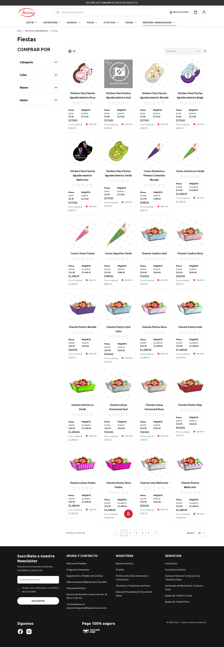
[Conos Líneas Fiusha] (82, 234)
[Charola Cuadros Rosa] (190, 234)
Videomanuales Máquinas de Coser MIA (87, 582)
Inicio (19, 30)
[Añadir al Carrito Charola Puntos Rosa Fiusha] (128, 514)
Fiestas (54, 30)
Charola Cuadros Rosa (190, 253)
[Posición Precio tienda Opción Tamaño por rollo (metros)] (182, 51)
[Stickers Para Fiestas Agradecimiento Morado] (154, 74)
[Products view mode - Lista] (74, 51)
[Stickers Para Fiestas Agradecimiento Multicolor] (82, 151)
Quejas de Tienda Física (177, 601)
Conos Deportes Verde (118, 253)
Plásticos (110, 22)
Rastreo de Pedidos (77, 563)
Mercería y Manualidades (157, 22)
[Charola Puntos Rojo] (190, 385)
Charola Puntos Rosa (154, 327)
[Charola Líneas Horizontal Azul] (118, 385)
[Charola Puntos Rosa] (154, 307)
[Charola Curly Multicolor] (154, 463)
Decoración (50, 22)
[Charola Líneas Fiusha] (82, 463)
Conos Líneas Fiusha (83, 253)
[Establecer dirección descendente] (205, 51)
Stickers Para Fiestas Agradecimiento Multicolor (82, 175)
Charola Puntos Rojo (190, 405)
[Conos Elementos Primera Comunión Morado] (154, 151)
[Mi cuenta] (204, 12)
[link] (117, 533)
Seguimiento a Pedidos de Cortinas (85, 576)
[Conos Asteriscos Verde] (190, 151)
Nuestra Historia (124, 563)
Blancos (72, 22)
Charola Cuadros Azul (154, 253)
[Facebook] (20, 631)
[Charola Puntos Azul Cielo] (118, 307)
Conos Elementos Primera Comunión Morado (154, 175)
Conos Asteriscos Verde (190, 171)
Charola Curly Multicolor (154, 483)
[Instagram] (29, 631)
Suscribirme (38, 601)
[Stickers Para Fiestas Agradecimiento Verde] (118, 151)
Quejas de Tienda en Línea (178, 595)
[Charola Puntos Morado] (82, 307)
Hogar (129, 22)
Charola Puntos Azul (190, 327)
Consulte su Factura (175, 569)
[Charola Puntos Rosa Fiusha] (118, 463)
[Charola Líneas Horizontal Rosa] (154, 385)
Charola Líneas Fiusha (82, 483)
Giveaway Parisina (76, 588)
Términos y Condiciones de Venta (133, 585)
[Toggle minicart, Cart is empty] (195, 12)
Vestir (30, 22)
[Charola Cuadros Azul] (154, 234)
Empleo (120, 569)
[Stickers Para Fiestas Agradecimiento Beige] (190, 74)
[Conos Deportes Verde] (118, 234)
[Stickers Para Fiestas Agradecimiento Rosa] (82, 74)
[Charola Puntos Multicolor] (190, 463)
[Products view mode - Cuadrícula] (70, 51)
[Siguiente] (155, 533)
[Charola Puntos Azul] (190, 307)
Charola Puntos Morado (82, 327)
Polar (90, 22)
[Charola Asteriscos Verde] (82, 385)
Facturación (171, 563)
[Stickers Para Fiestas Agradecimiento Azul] (118, 74)
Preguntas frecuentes (78, 569)
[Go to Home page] (26, 12)
